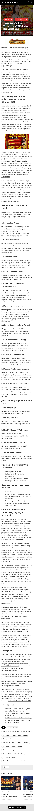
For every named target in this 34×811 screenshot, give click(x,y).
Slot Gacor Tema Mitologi (13, 753)
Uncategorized (21, 19)
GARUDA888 (14, 565)
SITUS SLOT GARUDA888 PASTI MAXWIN (9, 795)
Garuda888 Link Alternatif (10, 666)
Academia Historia (12, 2)
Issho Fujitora (7, 800)
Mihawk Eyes (27, 800)
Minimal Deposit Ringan (12, 746)
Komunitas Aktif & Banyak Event (15, 742)
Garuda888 (8, 19)
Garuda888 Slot (24, 214)
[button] (31, 2)
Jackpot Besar (8, 739)
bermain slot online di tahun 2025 (19, 701)
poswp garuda (11, 32)
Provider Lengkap (10, 750)
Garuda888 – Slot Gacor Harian (15, 735)
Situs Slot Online (7, 47)
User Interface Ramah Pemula (14, 761)
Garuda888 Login (16, 106)
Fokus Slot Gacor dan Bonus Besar (16, 731)
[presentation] (29, 788)
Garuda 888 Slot (15, 526)
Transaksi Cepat (9, 757)
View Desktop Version (18, 807)
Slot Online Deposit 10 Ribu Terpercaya (18, 718)
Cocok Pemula (13, 728)
